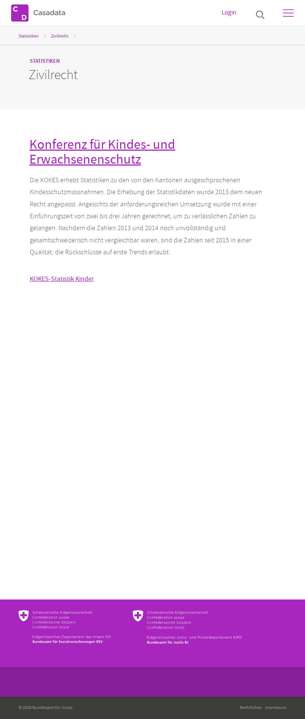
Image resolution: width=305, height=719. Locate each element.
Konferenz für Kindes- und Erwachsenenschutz (102, 152)
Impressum (275, 707)
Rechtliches (250, 707)
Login (229, 13)
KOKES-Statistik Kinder (62, 279)
